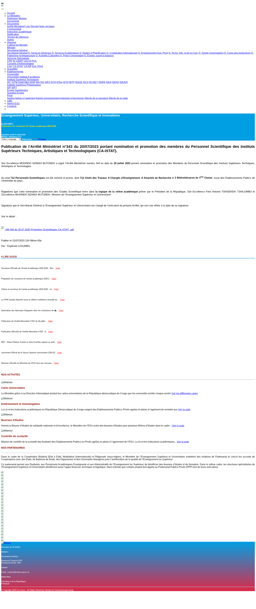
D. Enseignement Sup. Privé (153, 53)
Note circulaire (47, 26)
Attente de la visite (118, 98)
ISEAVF (124, 82)
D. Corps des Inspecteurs (237, 53)
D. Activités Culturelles (48, 55)
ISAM (21, 82)
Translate (42, 139)
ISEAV (115, 82)
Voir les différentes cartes (184, 393)
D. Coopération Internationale (122, 53)
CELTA (27, 61)
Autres (10, 39)
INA (38, 82)
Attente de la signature (96, 98)
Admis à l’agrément (25, 98)
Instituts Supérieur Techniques (23, 79)
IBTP (72, 82)
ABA (26, 82)
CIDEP (19, 61)
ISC (9, 82)
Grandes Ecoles (15, 93)
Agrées (11, 98)
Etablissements (15, 71)
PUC (34, 61)
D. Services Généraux (39, 53)
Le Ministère (13, 15)
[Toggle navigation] (2, 3)
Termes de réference (18, 37)
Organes (11, 42)
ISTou (59, 82)
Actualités (12, 69)
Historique (12, 18)
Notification (13, 34)
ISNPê (102, 82)
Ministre (11, 47)
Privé (10, 95)
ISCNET (93, 82)
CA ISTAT (18, 66)
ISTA (53, 82)
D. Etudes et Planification (93, 53)
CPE (9, 61)
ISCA (85, 82)
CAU (9, 66)
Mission (23, 18)
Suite (58, 268)
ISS (42, 82)
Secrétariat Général (17, 50)
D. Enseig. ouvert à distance (99, 55)
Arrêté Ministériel (16, 26)
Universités (13, 74)
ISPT (14, 87)
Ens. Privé (37, 66)
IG (14, 61)
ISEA (108, 82)
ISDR (32, 82)
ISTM (14, 82)
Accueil (11, 13)
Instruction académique (19, 31)
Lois (27, 26)
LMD (9, 101)
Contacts (11, 106)
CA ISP (28, 66)
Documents (13, 21)
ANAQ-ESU (13, 103)
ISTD (66, 82)
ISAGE (78, 82)
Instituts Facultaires (30, 77)
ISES (47, 82)
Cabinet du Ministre (17, 45)
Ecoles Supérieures (17, 90)
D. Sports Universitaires (211, 53)
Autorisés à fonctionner (72, 98)
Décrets (35, 26)
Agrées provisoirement (48, 98)
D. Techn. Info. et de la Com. (183, 53)
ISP (9, 87)
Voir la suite (184, 409)
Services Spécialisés (18, 58)
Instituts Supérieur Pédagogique (24, 85)
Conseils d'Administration (20, 63)
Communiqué (14, 29)
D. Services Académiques (65, 53)
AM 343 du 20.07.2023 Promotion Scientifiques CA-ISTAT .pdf (39, 229)
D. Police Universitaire (72, 55)
